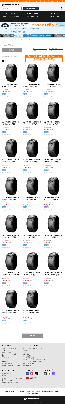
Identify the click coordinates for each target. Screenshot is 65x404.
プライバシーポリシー (10, 391)
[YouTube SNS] (31, 378)
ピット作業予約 (35, 1)
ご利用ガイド (18, 1)
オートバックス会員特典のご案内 (32, 361)
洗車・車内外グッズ (32, 16)
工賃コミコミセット (7, 352)
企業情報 (57, 391)
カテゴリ (4, 350)
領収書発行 (5, 361)
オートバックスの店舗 (30, 345)
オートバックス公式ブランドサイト (32, 348)
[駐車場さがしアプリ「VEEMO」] (49, 373)
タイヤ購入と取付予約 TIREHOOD (11, 365)
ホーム (3, 40)
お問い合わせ (35, 393)
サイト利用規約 (20, 391)
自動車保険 (26, 354)
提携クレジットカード (8, 375)
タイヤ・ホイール (11, 13)
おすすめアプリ (49, 370)
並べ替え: (34, 48)
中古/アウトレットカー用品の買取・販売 (34, 360)
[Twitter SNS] (36, 373)
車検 (24, 352)
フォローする (30, 370)
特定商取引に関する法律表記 (33, 391)
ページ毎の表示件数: (53, 48)
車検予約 (45, 1)
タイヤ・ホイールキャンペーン (27, 40)
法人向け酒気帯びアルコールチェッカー (12, 382)
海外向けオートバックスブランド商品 (12, 379)
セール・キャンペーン (12, 40)
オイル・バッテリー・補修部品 (11, 16)
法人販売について (6, 373)
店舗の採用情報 (27, 365)
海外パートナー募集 (7, 381)
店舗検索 (25, 1)
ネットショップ (7, 345)
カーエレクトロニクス (32, 13)
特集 (3, 356)
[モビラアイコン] (53, 373)
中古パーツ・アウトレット (11, 20)
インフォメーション (8, 370)
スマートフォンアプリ (29, 363)
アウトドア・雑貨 (54, 16)
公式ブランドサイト (56, 1)
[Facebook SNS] (27, 373)
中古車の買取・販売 (28, 358)
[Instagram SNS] (31, 373)
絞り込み (12, 50)
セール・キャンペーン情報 (9, 354)
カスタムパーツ (54, 13)
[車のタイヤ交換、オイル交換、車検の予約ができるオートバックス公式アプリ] (45, 373)
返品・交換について (7, 363)
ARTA (3, 377)
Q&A (3, 360)
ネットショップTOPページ (9, 348)
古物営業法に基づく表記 (47, 391)
